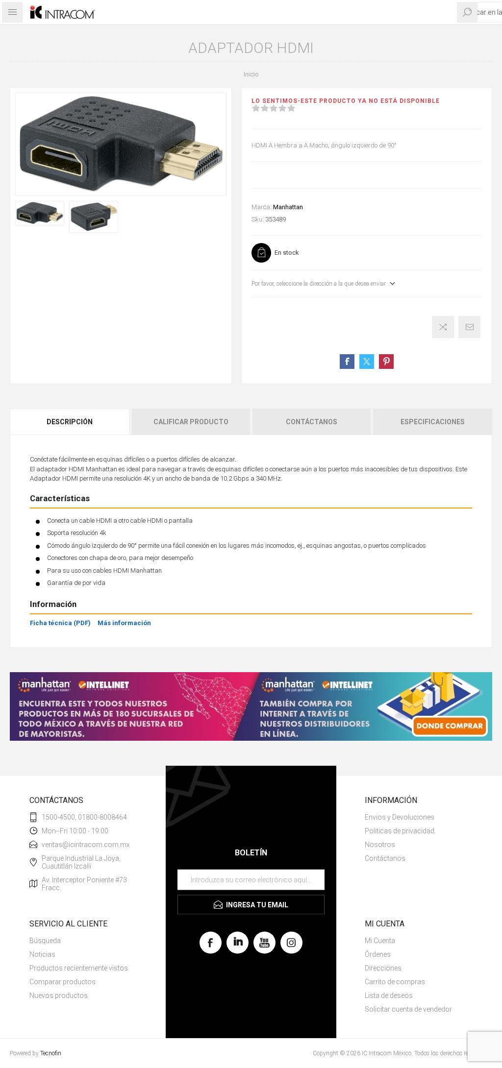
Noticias (42, 954)
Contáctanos (311, 422)
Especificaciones (433, 422)
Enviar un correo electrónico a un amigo (469, 327)
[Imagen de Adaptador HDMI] (39, 213)
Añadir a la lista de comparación (443, 327)
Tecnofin (50, 1053)
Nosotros (380, 845)
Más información (124, 623)
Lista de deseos (389, 995)
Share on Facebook (347, 361)
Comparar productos (62, 982)
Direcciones (383, 968)
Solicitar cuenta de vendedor (408, 1009)
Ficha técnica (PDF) (60, 623)
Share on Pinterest (386, 361)
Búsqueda (45, 941)
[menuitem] (419, 817)
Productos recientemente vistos (78, 968)
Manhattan (288, 207)
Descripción (70, 422)
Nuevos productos (58, 995)
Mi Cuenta (380, 941)
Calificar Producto (190, 422)
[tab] (70, 422)
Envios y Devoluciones (399, 817)
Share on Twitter (366, 361)
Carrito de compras (395, 982)
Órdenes (378, 954)
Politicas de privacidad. (400, 831)
